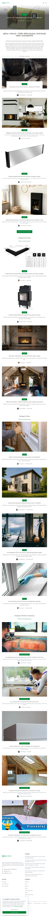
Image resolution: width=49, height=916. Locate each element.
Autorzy (4, 879)
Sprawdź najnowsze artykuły (24, 231)
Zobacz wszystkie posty (24, 241)
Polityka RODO (29, 903)
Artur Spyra (4, 881)
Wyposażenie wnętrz (29, 894)
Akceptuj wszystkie (14, 912)
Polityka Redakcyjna (37, 903)
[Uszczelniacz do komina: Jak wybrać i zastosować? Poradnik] (24, 73)
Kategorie (27, 879)
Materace (27, 886)
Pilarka (26, 888)
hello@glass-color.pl (7, 873)
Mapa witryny (44, 903)
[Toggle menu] (46, 2)
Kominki (24, 14)
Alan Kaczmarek (5, 886)
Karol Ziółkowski (5, 883)
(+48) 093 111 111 (7, 871)
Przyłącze (27, 881)
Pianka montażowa (24, 654)
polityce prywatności (19, 906)
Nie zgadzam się (14, 909)
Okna (24, 454)
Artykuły (27, 854)
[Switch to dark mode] (44, 3)
